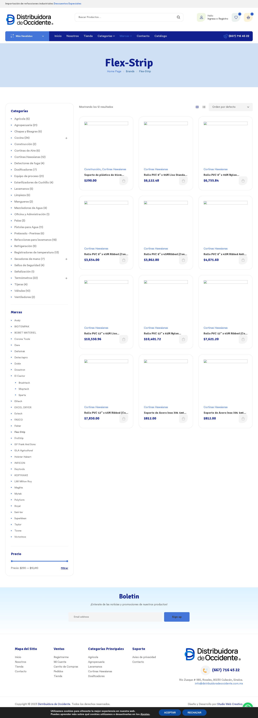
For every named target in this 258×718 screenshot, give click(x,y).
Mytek (18, 494)
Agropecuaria (23, 125)
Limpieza (20, 195)
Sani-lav (18, 512)
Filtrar (64, 568)
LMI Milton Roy (23, 481)
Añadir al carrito (123, 180)
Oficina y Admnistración (30, 214)
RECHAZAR (194, 712)
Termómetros (23, 278)
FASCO (18, 420)
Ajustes (145, 714)
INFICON (19, 463)
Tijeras (18, 284)
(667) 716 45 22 (226, 669)
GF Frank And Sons (25, 444)
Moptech (24, 389)
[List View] (204, 107)
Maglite (18, 487)
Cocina (19, 137)
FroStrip (19, 438)
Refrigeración (23, 246)
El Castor (19, 376)
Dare (17, 345)
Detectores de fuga (27, 163)
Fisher (17, 426)
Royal (17, 506)
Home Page (114, 71)
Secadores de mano (27, 259)
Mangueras (21, 201)
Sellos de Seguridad (27, 265)
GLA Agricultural (23, 450)
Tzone (17, 531)
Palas (17, 220)
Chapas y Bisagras (26, 131)
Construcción (92, 169)
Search (178, 17)
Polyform (19, 500)
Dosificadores (23, 169)
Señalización (22, 271)
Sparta (22, 395)
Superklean (20, 518)
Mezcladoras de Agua (28, 208)
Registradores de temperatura (34, 252)
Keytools (19, 469)
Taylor (17, 524)
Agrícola (19, 118)
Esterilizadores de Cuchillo (31, 182)
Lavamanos (21, 188)
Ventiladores (22, 297)
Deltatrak (19, 351)
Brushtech (24, 383)
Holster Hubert (22, 457)
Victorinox (20, 537)
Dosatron (19, 370)
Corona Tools (22, 339)
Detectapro (21, 357)
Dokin (17, 364)
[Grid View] (197, 107)
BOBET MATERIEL (25, 333)
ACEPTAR (170, 712)
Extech (18, 413)
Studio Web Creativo (229, 704)
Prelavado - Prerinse (27, 233)
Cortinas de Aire (25, 150)
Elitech (18, 401)
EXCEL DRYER (22, 407)
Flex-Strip (19, 432)
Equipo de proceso (26, 176)
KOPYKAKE (21, 475)
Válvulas (19, 290)
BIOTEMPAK (21, 326)
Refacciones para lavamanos (32, 239)
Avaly (17, 320)
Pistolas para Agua (26, 227)
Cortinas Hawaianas (114, 169)
